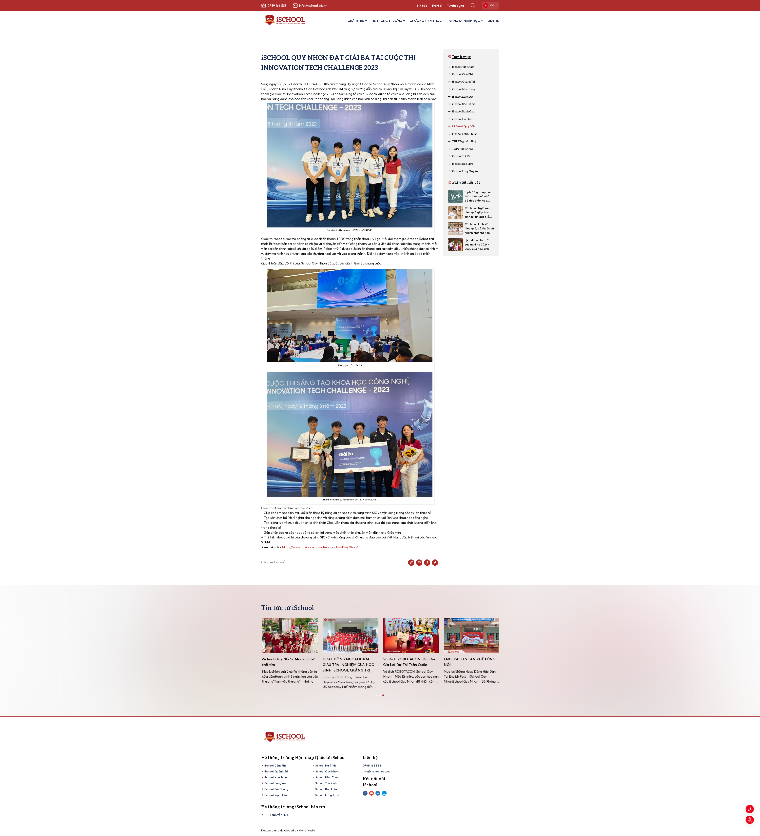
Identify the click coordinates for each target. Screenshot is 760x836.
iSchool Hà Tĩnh (325, 765)
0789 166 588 (372, 765)
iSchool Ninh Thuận (327, 777)
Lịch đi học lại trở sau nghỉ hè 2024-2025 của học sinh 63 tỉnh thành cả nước (479, 244)
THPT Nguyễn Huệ (276, 815)
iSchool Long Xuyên (327, 795)
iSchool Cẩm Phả (275, 765)
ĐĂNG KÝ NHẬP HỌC (464, 21)
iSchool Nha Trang (276, 777)
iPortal (437, 6)
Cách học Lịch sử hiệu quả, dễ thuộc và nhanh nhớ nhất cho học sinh (479, 228)
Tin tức (422, 6)
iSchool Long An (275, 783)
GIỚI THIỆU (356, 21)
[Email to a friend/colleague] (419, 562)
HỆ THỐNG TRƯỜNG (387, 21)
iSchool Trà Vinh (325, 783)
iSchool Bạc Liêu (325, 789)
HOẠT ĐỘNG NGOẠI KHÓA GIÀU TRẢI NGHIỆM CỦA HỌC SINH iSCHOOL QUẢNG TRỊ (347, 664)
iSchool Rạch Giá (275, 795)
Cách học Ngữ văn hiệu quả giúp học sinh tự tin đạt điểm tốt (478, 212)
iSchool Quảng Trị (276, 771)
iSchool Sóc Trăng (276, 789)
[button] (377, 695)
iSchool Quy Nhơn (326, 771)
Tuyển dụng (455, 6)
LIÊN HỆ (493, 21)
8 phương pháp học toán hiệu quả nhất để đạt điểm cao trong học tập (478, 196)
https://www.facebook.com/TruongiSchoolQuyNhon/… (321, 547)
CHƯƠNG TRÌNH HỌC (426, 21)
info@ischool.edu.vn (376, 771)
